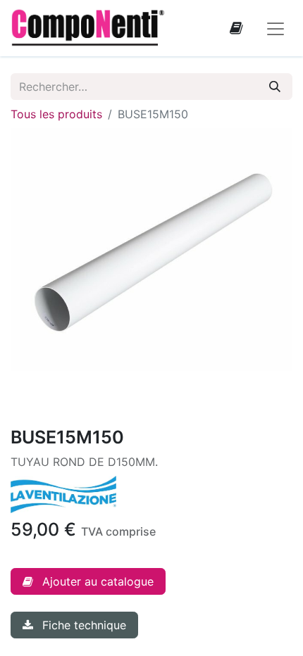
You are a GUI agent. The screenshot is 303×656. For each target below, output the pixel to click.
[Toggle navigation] (275, 28)
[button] (88, 581)
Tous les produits (56, 114)
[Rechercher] (274, 86)
